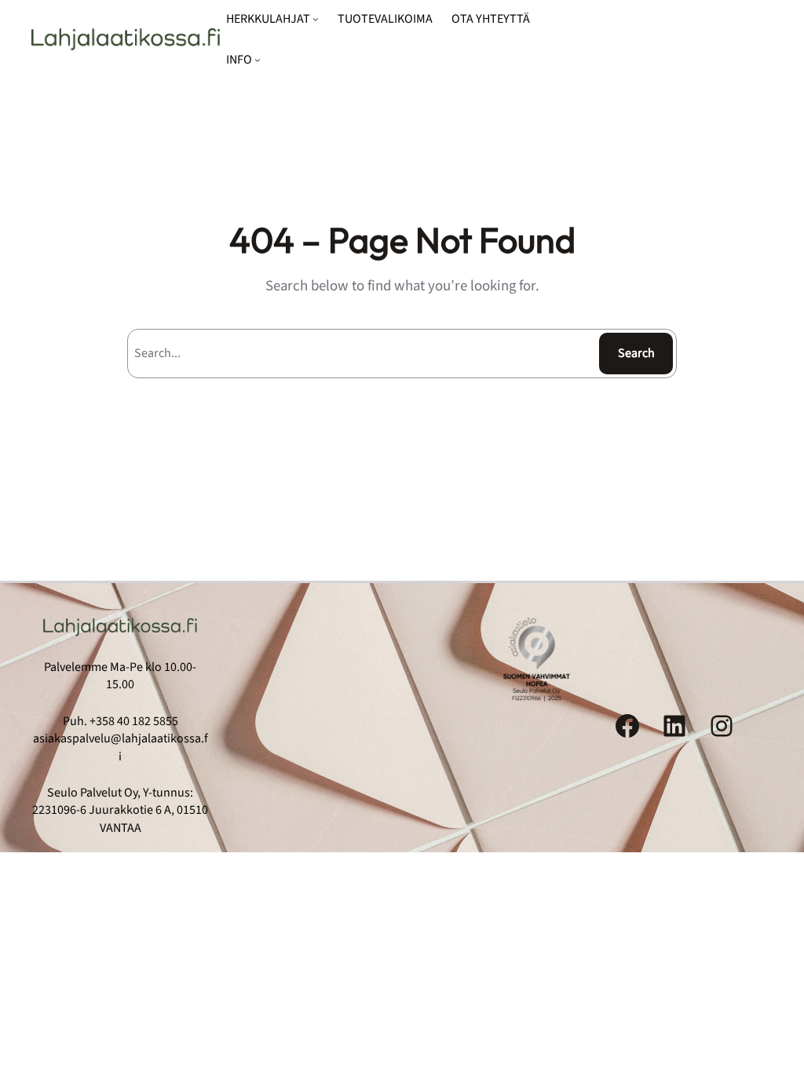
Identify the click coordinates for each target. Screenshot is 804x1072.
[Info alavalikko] (257, 60)
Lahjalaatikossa (125, 39)
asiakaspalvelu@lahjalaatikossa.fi (120, 747)
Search (636, 353)
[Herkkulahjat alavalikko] (315, 19)
